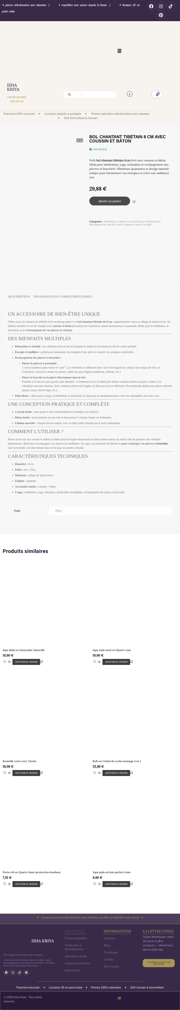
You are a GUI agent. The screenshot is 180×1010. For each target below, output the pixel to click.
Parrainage (111, 926)
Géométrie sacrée (76, 930)
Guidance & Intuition (77, 937)
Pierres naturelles (76, 912)
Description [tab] (19, 290)
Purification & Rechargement (74, 921)
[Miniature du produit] (79, 140)
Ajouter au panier (109, 201)
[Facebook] (151, 6)
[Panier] (157, 94)
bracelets (162, 437)
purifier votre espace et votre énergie (130, 224)
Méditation (110, 221)
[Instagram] (161, 6)
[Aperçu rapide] (9, 636)
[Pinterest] (161, 15)
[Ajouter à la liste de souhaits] (134, 202)
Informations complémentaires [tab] (62, 290)
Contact (109, 933)
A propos (109, 912)
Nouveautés (72, 944)
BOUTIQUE (74, 905)
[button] (119, 51)
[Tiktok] (170, 6)
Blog (107, 919)
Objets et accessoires (130, 221)
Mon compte (111, 940)
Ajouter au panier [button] (26, 636)
